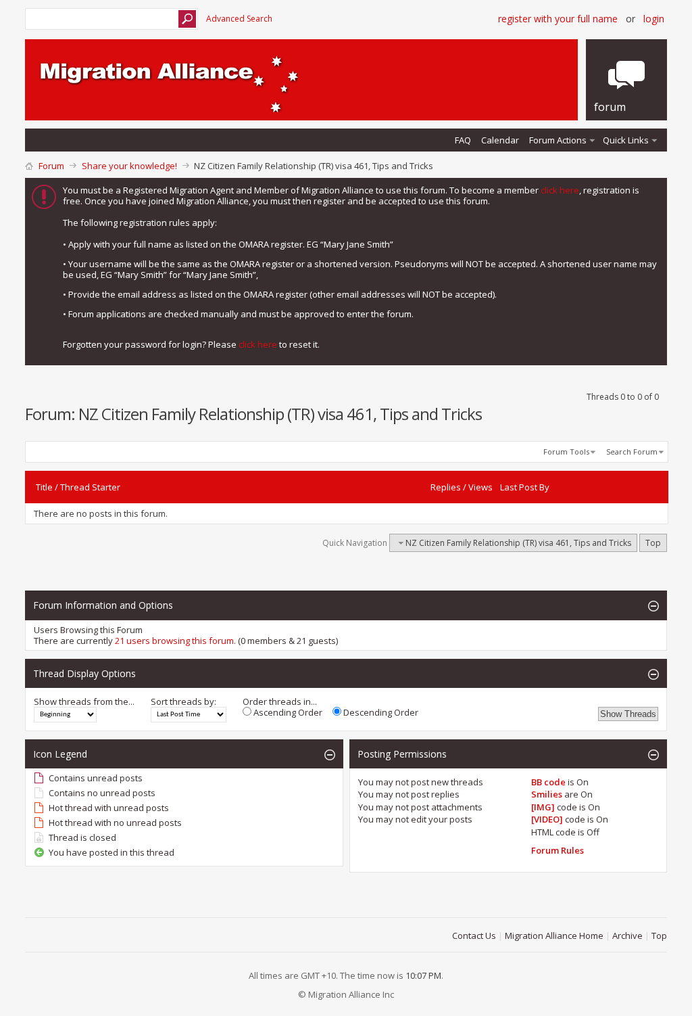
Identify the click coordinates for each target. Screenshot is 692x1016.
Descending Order (379, 712)
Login (653, 18)
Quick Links (626, 140)
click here (560, 190)
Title (44, 487)
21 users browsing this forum (174, 640)
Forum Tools (566, 451)
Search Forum (632, 451)
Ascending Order (286, 712)
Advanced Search (239, 18)
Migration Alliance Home (554, 935)
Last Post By (524, 487)
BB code (548, 782)
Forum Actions (558, 140)
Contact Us (474, 935)
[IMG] (543, 807)
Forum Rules (557, 850)
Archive (627, 935)
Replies (445, 487)
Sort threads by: (183, 701)
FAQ (463, 140)
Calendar (500, 140)
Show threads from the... (84, 701)
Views (480, 487)
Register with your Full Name (558, 18)
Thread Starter (90, 487)
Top (653, 543)
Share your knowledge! (129, 166)
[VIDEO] (547, 819)
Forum (51, 166)
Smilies (546, 794)
